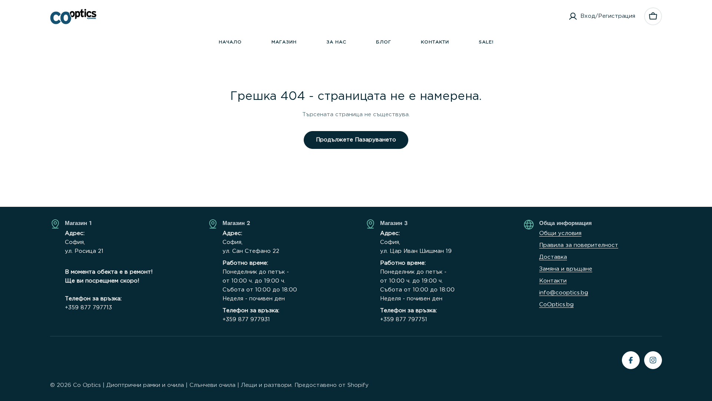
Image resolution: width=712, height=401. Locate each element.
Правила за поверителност (578, 245)
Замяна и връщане (565, 269)
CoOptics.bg (556, 304)
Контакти (553, 280)
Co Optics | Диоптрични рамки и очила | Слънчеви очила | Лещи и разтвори (182, 385)
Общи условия (560, 233)
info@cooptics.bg (563, 292)
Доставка (553, 257)
